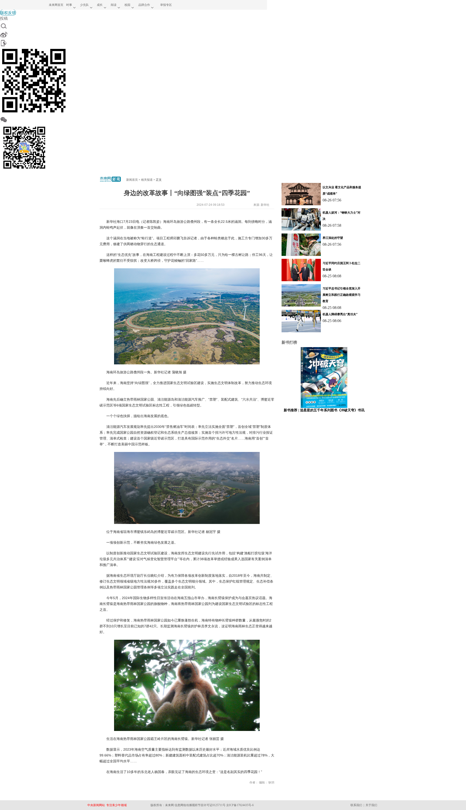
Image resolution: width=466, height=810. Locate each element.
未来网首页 (56, 5)
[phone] (133, 43)
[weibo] (133, 34)
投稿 (4, 18)
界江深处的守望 (333, 238)
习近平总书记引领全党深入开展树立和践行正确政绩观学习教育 (341, 295)
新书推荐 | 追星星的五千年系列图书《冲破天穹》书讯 (324, 410)
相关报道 (147, 179)
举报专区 (166, 5)
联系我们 (356, 805)
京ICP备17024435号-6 (240, 805)
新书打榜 (289, 342)
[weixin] (133, 119)
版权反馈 (8, 12)
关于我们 (371, 805)
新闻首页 (132, 179)
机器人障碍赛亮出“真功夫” (340, 314)
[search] (133, 26)
